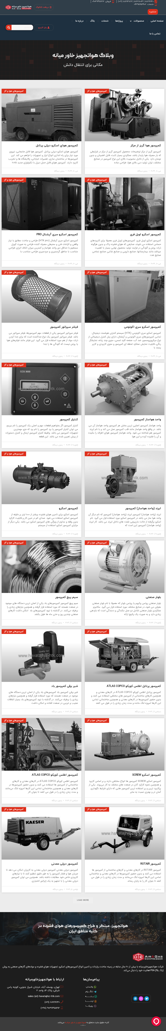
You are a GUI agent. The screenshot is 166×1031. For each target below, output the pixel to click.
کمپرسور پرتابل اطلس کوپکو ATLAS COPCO (134, 686)
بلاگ (92, 21)
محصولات (139, 21)
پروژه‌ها (119, 21)
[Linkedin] (135, 998)
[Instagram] (141, 998)
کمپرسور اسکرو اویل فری (145, 234)
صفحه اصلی (157, 21)
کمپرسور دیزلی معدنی (64, 864)
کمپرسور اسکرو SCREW (146, 775)
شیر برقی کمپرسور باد (64, 686)
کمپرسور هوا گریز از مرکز (145, 146)
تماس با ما (154, 33)
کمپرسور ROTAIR (150, 864)
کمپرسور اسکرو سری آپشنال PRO (57, 234)
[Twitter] (146, 998)
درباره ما (79, 21)
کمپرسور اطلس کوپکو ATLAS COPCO (55, 775)
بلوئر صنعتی (153, 597)
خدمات (105, 21)
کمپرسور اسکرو (68, 508)
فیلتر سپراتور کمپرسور (64, 327)
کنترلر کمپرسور (69, 419)
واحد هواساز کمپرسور (147, 419)
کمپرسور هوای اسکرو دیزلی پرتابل (57, 146)
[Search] (9, 27)
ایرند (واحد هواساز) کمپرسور (143, 508)
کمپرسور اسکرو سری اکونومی (142, 327)
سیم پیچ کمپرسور (66, 597)
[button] (83, 900)
